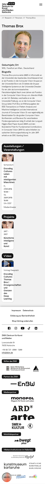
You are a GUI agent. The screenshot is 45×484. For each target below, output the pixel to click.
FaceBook (9, 328)
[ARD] (22, 408)
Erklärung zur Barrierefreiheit (22, 316)
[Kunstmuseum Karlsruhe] (15, 466)
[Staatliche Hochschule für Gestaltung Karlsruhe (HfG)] (23, 457)
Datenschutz (28, 310)
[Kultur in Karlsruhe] (30, 426)
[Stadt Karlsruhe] (36, 368)
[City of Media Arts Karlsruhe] (33, 477)
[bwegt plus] (22, 441)
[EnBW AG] (23, 384)
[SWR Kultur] (18, 426)
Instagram (15, 328)
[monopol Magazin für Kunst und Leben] (23, 399)
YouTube (22, 328)
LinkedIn (36, 328)
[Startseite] (10, 7)
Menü (40, 4)
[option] (8, 182)
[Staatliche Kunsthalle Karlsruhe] (35, 466)
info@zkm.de (7, 352)
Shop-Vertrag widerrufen (22, 321)
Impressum (16, 310)
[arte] (23, 417)
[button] (22, 44)
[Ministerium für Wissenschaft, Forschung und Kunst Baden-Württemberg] (18, 368)
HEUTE (7, 477)
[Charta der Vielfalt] (16, 477)
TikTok (29, 328)
